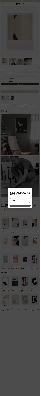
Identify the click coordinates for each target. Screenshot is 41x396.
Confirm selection (20, 205)
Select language (12, 200)
